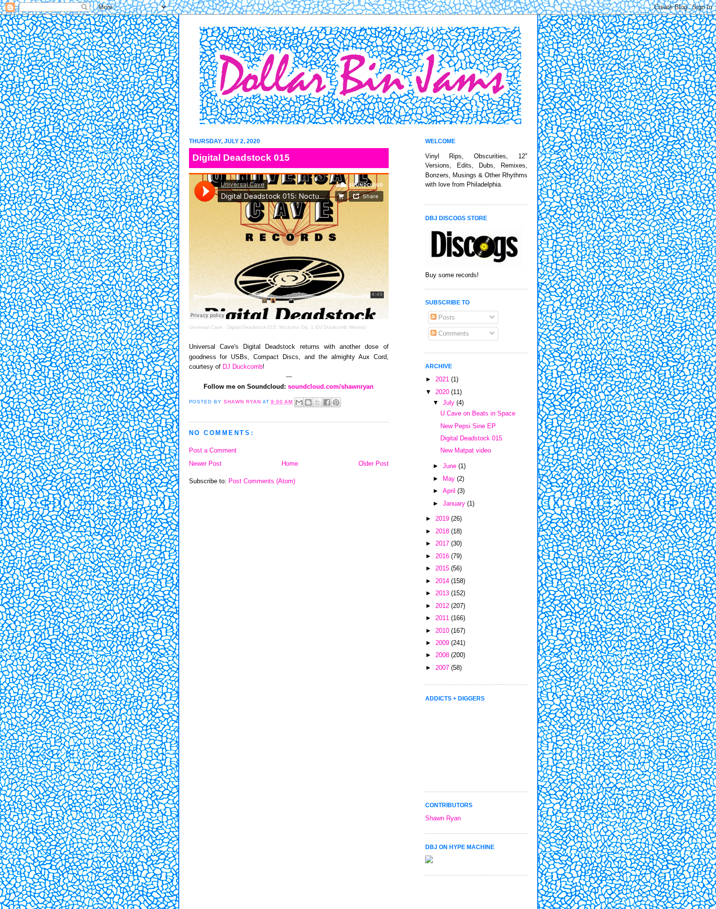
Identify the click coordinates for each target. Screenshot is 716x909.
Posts (445, 317)
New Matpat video (465, 450)
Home (290, 463)
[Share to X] (317, 402)
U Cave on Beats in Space (477, 413)
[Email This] (299, 402)
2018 (443, 531)
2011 (443, 618)
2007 (443, 667)
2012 (443, 605)
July (449, 402)
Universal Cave (206, 327)
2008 (443, 655)
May (450, 478)
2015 (443, 568)
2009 (443, 642)
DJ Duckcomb (243, 366)
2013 (443, 593)
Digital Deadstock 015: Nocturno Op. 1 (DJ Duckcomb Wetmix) (296, 327)
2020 (443, 392)
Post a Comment (213, 450)
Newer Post (205, 463)
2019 (443, 518)
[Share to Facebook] (327, 402)
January (455, 503)
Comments (452, 333)
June (450, 466)
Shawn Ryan (443, 818)
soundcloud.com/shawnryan (331, 386)
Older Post (373, 463)
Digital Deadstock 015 (471, 438)
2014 (443, 581)
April (450, 490)
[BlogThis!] (308, 402)
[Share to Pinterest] (336, 402)
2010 (443, 630)
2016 (443, 556)
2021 (443, 379)
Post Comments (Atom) (261, 481)
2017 (443, 543)
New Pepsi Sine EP (468, 426)
